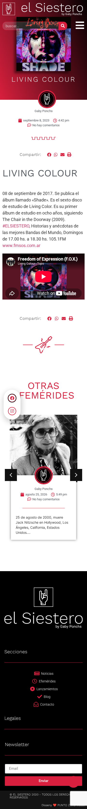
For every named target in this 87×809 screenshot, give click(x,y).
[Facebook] (12, 398)
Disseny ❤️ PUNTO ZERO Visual (63, 805)
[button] (49, 155)
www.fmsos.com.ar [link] (21, 245)
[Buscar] (62, 26)
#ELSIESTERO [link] (15, 225)
